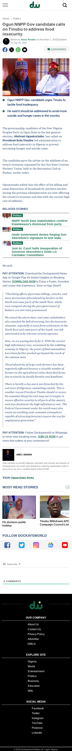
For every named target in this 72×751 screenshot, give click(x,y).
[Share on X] (11, 49)
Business (33, 681)
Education (34, 685)
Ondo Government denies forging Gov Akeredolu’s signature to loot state (39, 236)
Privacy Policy (36, 634)
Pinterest (37, 727)
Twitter (36, 713)
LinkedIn (37, 732)
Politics (17, 18)
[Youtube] (65, 545)
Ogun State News (22, 477)
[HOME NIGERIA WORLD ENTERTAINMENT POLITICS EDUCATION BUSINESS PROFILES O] (36, 5)
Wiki (30, 690)
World (31, 666)
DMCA (32, 643)
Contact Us (34, 629)
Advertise (33, 639)
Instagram (38, 718)
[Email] (24, 49)
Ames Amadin (28, 39)
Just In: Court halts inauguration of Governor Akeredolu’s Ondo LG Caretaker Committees (37, 252)
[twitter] (22, 545)
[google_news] (50, 545)
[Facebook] (5, 49)
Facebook (38, 708)
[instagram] (36, 545)
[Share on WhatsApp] (18, 49)
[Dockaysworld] (36, 5)
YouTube (37, 723)
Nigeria (32, 661)
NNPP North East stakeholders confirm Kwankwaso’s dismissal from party (39, 222)
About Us (33, 624)
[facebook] (7, 545)
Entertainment (36, 671)
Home (6, 18)
